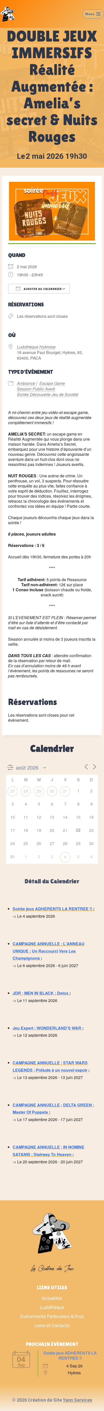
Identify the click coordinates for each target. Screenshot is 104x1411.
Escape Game (52, 383)
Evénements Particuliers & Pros (52, 1316)
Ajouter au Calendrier (42, 288)
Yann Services (77, 1400)
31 (65, 791)
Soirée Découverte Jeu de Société (47, 394)
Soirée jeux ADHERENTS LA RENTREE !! (52, 909)
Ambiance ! (27, 383)
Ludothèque (52, 1307)
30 (52, 791)
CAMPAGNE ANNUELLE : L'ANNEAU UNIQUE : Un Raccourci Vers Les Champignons (49, 951)
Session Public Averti (36, 389)
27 (12, 791)
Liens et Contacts (52, 1325)
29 (39, 791)
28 (25, 791)
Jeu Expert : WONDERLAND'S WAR (47, 1028)
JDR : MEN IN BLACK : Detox (40, 993)
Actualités (52, 1298)
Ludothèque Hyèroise (36, 347)
